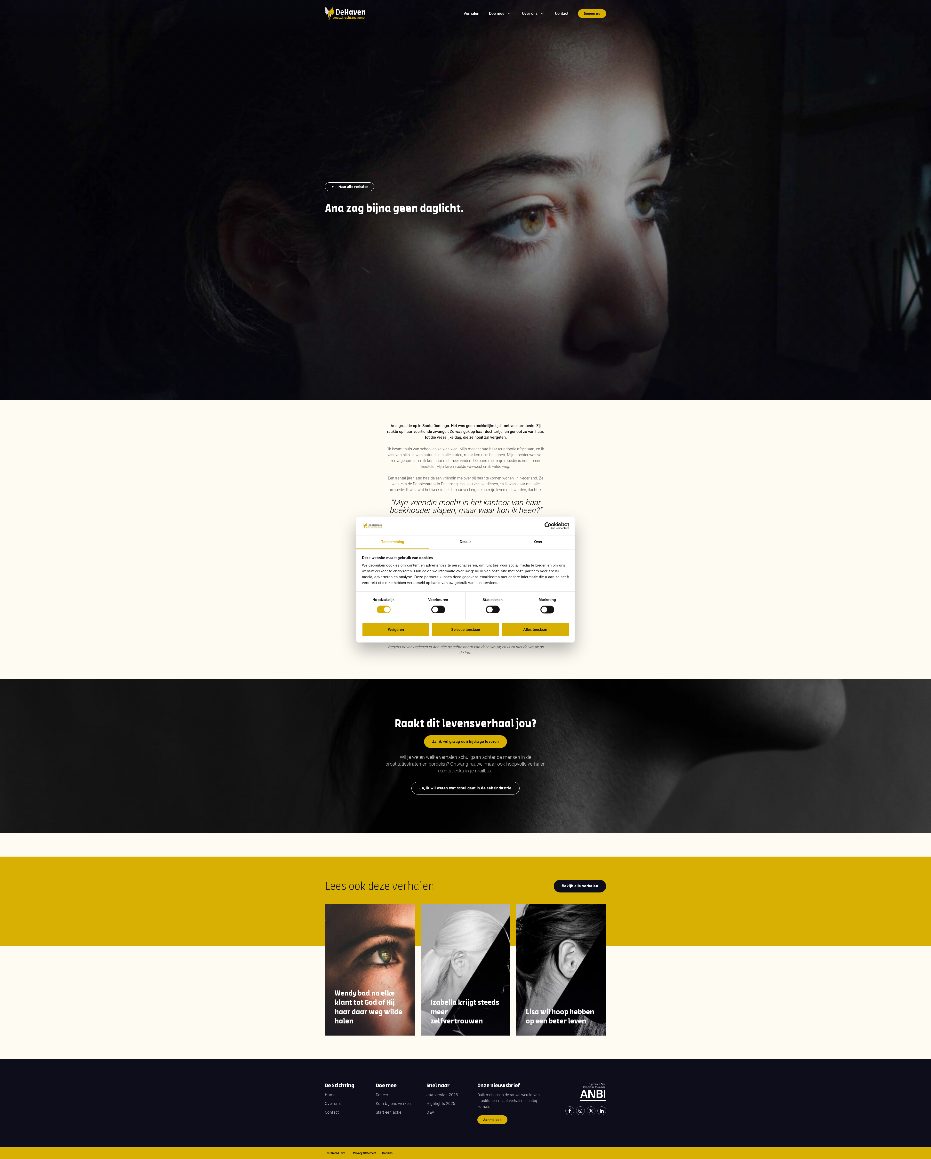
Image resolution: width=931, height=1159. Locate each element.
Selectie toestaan (465, 630)
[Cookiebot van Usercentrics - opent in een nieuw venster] (548, 525)
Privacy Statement (364, 1153)
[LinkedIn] (601, 1110)
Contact (561, 13)
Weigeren (396, 630)
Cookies (387, 1153)
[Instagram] (580, 1110)
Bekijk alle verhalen (580, 886)
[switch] (438, 609)
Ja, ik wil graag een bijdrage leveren (465, 741)
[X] (591, 1110)
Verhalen (471, 13)
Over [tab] (538, 542)
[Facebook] (569, 1110)
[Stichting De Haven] (345, 13)
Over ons (530, 13)
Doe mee (497, 13)
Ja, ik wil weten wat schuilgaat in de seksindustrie (465, 788)
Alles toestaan (535, 630)
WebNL (335, 1153)
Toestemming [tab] (392, 542)
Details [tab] (466, 542)
